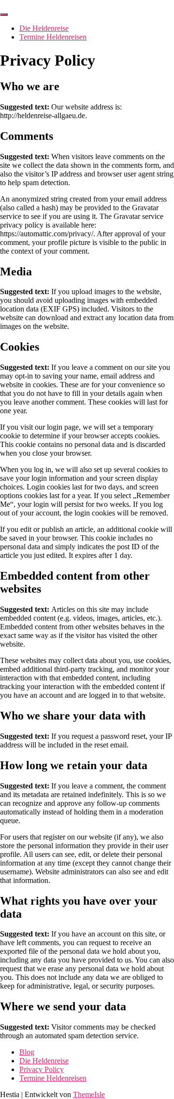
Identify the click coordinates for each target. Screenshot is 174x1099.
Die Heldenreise (44, 28)
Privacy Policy (41, 1069)
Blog (26, 1052)
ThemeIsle (89, 1094)
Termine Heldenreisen (53, 37)
